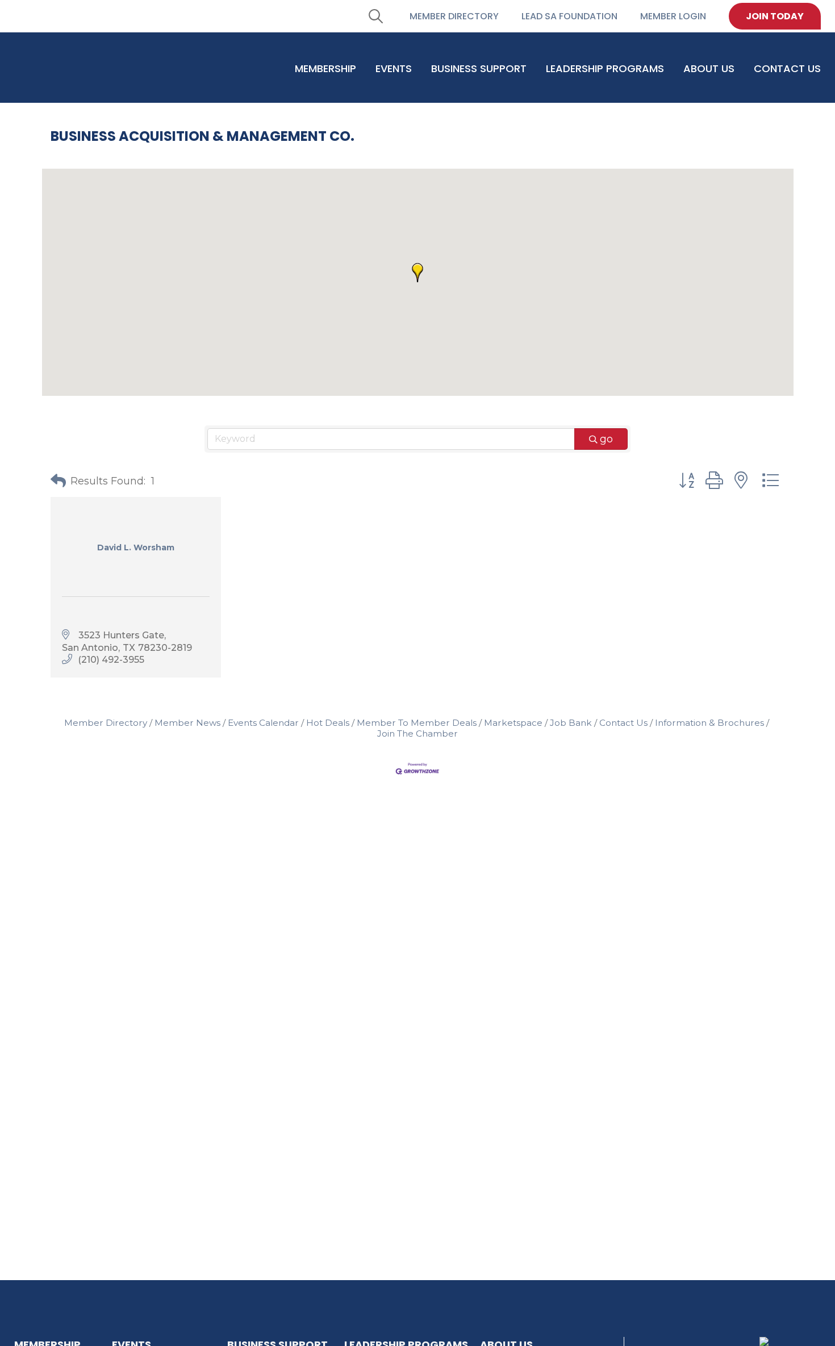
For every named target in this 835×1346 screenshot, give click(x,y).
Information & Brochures (709, 722)
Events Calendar (263, 722)
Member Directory (105, 722)
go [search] (606, 439)
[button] (417, 272)
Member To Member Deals (417, 722)
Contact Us (623, 722)
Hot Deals (327, 722)
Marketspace (513, 722)
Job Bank (571, 722)
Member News (187, 722)
